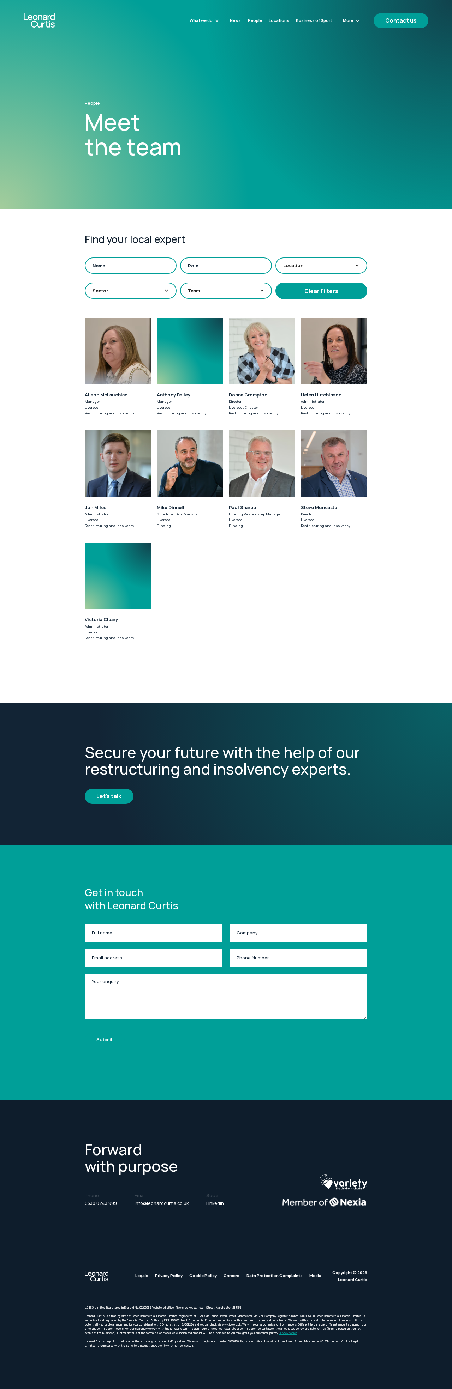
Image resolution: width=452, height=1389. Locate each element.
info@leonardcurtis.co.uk (162, 1203)
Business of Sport (314, 20)
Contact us (401, 20)
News (235, 20)
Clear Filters (321, 291)
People (255, 20)
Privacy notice (288, 1333)
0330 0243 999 (101, 1203)
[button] (204, 20)
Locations (279, 20)
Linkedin (215, 1203)
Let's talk (108, 796)
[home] (54, 20)
